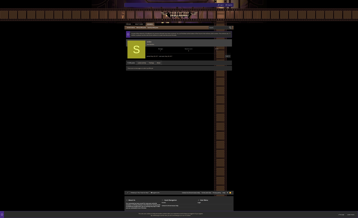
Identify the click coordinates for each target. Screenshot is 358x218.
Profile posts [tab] (131, 63)
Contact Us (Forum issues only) (191, 193)
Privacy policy (217, 193)
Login (199, 202)
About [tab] (158, 63)
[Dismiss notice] (229, 34)
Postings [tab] (151, 63)
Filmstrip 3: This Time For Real (139, 193)
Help (224, 193)
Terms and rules (206, 193)
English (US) (155, 193)
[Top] (227, 192)
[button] (132, 24)
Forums (164, 202)
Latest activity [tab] (142, 63)
